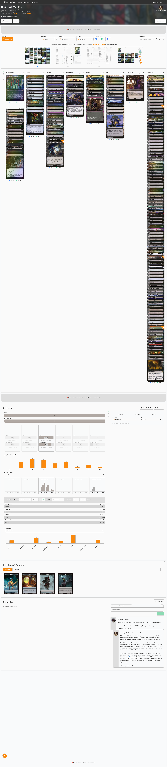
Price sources (97, 36)
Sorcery (96, 546)
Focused (120, 414)
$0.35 (39, 136)
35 (73, 533)
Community (26, 2)
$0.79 (32, 136)
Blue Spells (27, 479)
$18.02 (59, 167)
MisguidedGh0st (161, 10)
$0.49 (72, 117)
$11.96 (19, 102)
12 (11, 539)
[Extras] (3, 82)
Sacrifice (5, 16)
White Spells (10, 479)
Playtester (161, 21)
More (16, 21)
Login (161, 2)
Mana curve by (8, 472)
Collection (35, 2)
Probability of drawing (12, 499)
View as (43, 36)
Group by (61, 36)
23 (106, 103)
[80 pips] (54, 415)
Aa (162, 606)
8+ (100, 469)
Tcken (121, 619)
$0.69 (153, 382)
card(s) (88, 499)
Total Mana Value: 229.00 (9, 455)
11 (21, 460)
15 (32, 458)
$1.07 (119, 139)
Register (155, 2)
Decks (20, 2)
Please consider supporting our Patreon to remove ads (84, 29)
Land (72, 545)
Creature (34, 546)
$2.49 (12, 180)
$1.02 (19, 180)
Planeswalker (83, 547)
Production (7, 418)
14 (43, 459)
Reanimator (13, 16)
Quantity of (9, 528)
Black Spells (44, 479)
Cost (5, 412)
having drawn (68, 499)
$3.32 (99, 124)
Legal (13, 12)
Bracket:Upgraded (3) (23, 12)
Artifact (10, 546)
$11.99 (12, 102)
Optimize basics (147, 408)
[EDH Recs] (3, 79)
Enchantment (46, 547)
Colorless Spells (96, 479)
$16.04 (139, 102)
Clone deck (7, 21)
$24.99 (52, 167)
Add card (4, 36)
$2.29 (112, 139)
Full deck (154, 414)
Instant (59, 546)
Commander (21, 547)
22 (36, 537)
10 (66, 461)
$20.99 (132, 102)
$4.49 (92, 124)
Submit (160, 614)
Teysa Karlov (132, 657)
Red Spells (61, 479)
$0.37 (79, 117)
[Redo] (3, 76)
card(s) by (48, 499)
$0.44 (160, 382)
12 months (127, 619)
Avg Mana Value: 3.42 (10, 454)
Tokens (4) (7, 569)
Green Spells (78, 479)
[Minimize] (165, 35)
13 (44, 481)
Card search (8, 39)
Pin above (160, 408)
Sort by (78, 36)
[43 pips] (54, 421)
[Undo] (3, 74)
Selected (137, 414)
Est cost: (14, 13)
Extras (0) (16, 569)
